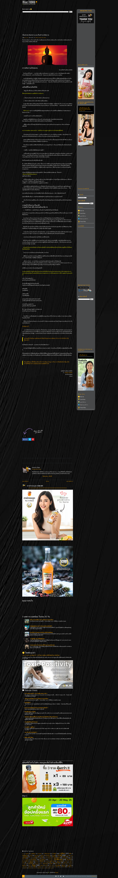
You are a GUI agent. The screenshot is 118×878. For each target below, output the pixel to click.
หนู (46, 866)
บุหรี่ (23, 859)
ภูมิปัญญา (31, 862)
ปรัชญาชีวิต (68, 859)
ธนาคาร (29, 858)
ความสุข (67, 855)
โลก (25, 863)
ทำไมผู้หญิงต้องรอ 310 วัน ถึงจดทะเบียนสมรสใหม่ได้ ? (41, 626)
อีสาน (71, 866)
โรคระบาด (65, 862)
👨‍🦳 (79, 216)
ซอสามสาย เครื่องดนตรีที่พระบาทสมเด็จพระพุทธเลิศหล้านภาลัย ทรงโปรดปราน (41, 716)
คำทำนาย (31, 856)
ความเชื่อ (53, 855)
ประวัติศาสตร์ (58, 860)
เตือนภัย (54, 856)
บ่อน (63, 858)
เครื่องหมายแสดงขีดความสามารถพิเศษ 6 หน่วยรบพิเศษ (41, 619)
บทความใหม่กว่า (25, 481)
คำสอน (36, 856)
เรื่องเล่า (59, 862)
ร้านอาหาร (44, 862)
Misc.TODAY (29, 2)
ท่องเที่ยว (64, 856)
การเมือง (54, 853)
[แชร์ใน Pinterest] (33, 439)
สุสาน (26, 866)
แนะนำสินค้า (57, 858)
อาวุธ (60, 866)
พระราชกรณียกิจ (25, 861)
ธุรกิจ (42, 858)
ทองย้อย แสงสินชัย (68, 372)
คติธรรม (42, 855)
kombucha (34, 868)
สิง (53, 865)
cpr (22, 868)
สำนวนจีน (50, 865)
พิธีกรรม (36, 861)
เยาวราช (40, 862)
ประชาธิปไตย (33, 859)
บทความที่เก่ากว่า (69, 481)
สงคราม (24, 865)
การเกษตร (39, 853)
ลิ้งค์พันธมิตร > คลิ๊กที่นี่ (47, 476)
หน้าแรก (47, 481)
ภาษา (23, 862)
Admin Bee (26, 37)
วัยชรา (41, 863)
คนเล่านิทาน (47, 855)
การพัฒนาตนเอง (47, 853)
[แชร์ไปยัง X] (29, 439)
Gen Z (26, 868)
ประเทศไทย (42, 859)
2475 (23, 853)
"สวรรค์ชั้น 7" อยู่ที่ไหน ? (30, 727)
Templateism (94, 876)
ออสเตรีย (53, 866)
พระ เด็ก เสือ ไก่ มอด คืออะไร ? (31, 732)
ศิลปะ (60, 863)
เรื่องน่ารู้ (54, 862)
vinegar (51, 868)
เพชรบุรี (58, 861)
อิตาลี (68, 866)
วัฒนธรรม (36, 863)
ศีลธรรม (67, 863)
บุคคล (66, 858)
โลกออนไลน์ (30, 863)
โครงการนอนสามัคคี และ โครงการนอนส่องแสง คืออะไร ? (36, 707)
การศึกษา (36, 37)
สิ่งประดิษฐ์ (57, 865)
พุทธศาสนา (52, 861)
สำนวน (46, 865)
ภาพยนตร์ (70, 861)
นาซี (46, 858)
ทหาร (59, 856)
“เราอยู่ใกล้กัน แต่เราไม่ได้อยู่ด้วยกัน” (37, 638)
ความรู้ (60, 855)
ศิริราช (56, 863)
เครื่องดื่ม (41, 856)
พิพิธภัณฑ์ (42, 861)
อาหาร (63, 866)
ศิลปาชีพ (64, 863)
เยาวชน (37, 862)
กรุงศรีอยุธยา (33, 853)
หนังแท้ (30, 866)
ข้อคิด (70, 853)
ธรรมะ (39, 858)
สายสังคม (41, 865)
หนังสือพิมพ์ (39, 866)
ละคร (23, 863)
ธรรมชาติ (34, 858)
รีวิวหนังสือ (49, 862)
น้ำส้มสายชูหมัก (50, 858)
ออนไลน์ (49, 866)
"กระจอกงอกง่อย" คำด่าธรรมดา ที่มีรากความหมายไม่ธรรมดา (42, 645)
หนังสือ (34, 866)
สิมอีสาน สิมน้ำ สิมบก (29, 737)
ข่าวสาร (30, 855)
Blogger (56, 872)
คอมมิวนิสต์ (25, 856)
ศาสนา (42, 37)
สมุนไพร (30, 865)
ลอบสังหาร (70, 862)
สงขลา (71, 863)
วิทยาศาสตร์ (45, 863)
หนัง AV (43, 866)
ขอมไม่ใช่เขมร (24, 855)
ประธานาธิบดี (50, 859)
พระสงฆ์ (39, 37)
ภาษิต (27, 862)
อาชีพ (57, 866)
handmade (30, 868)
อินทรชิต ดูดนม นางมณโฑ (30, 711)
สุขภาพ (63, 865)
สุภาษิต (23, 866)
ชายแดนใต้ (49, 856)
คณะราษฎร (37, 855)
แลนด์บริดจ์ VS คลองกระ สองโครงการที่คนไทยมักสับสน (41, 632)
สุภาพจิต (69, 865)
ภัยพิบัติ (61, 861)
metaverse (43, 868)
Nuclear (47, 868)
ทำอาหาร (70, 856)
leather (39, 868)
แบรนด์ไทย (27, 859)
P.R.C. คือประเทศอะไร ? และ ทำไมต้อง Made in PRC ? (36, 693)
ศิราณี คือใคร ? (28, 702)
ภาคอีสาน (66, 861)
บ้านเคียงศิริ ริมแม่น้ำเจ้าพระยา (31, 722)
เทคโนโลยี (24, 858)
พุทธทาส (47, 861)
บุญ (71, 858)
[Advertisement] (47, 22)
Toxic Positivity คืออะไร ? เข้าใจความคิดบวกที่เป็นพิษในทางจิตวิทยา (41, 655)
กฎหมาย (27, 853)
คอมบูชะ (71, 855)
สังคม (45, 37)
